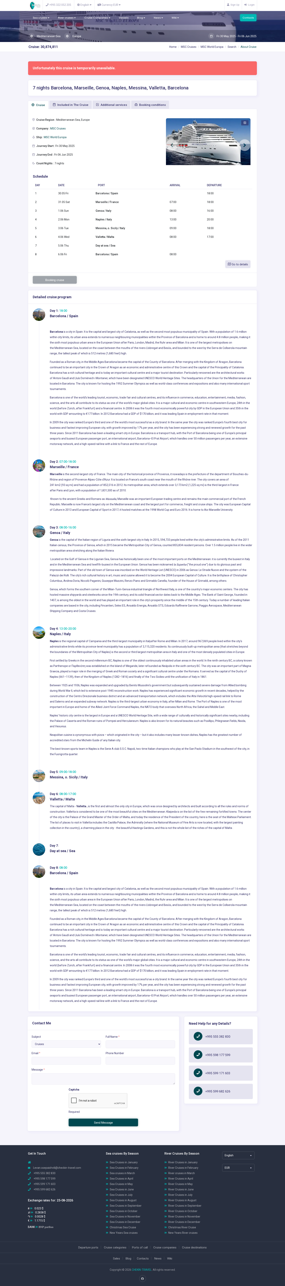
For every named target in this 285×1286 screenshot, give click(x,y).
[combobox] (238, 1155)
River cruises (66, 18)
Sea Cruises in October (123, 1211)
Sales (116, 1258)
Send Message (103, 1122)
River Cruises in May (180, 1184)
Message (38, 1069)
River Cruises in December (184, 1221)
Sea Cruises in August (123, 1200)
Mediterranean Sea (48, 36)
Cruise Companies (96, 18)
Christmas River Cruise (182, 1227)
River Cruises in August (182, 1200)
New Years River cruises (183, 1232)
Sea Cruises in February (124, 1167)
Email (36, 1053)
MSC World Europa (212, 46)
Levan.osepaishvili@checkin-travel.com (57, 1167)
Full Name (113, 1036)
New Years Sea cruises (124, 1232)
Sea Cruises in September (126, 1205)
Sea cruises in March (122, 1173)
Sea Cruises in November (125, 1216)
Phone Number (115, 1053)
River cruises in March (181, 1173)
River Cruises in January (183, 1162)
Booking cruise (54, 280)
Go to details (239, 264)
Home (173, 46)
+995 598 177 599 (217, 1055)
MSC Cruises (188, 46)
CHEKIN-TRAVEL (142, 1269)
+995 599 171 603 (217, 1073)
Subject (36, 1036)
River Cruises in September (184, 1205)
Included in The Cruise (72, 105)
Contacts (248, 18)
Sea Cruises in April (121, 1178)
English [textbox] (229, 1155)
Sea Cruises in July (121, 1194)
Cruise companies (164, 1247)
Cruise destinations (194, 1247)
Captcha (74, 1089)
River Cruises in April (180, 1178)
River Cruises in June (181, 1189)
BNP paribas (46, 1227)
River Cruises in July (180, 1194)
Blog (140, 18)
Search (232, 46)
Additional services (113, 105)
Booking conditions (152, 105)
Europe (76, 36)
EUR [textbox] (227, 1167)
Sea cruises (40, 18)
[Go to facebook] (142, 1278)
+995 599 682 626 (217, 1091)
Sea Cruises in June (122, 1189)
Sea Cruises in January (124, 1162)
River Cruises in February (183, 1167)
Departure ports (88, 1247)
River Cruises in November (184, 1216)
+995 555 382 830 (217, 1036)
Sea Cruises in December (125, 1221)
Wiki (174, 18)
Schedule (40, 176)
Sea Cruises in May (121, 1184)
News (157, 18)
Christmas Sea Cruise (123, 1227)
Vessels (124, 18)
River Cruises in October (182, 1211)
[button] (172, 145)
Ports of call (140, 1247)
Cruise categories (115, 1247)
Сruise (40, 105)
